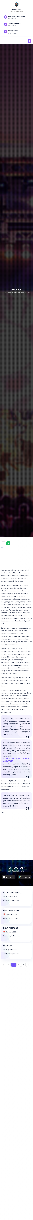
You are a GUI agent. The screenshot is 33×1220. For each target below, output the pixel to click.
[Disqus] (16, 835)
